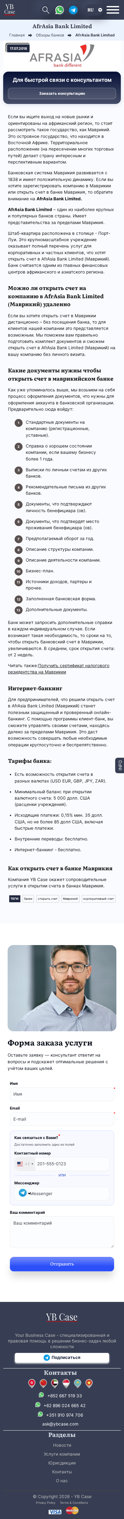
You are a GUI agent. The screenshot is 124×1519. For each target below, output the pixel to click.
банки (28, 898)
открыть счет (48, 898)
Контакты (62, 1471)
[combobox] (25, 1164)
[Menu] (113, 9)
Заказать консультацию (62, 93)
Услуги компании (62, 1454)
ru (90, 9)
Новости (62, 1445)
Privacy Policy (45, 1502)
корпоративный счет (98, 898)
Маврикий (70, 898)
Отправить (62, 1263)
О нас (62, 1480)
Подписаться (66, 1357)
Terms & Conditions (74, 1502)
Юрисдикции (62, 1462)
